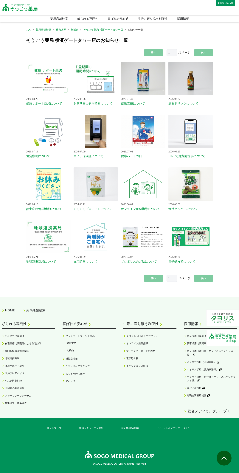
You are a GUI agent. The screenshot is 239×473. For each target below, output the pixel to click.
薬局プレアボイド (14, 373)
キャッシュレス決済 (137, 365)
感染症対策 (72, 358)
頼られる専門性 (87, 19)
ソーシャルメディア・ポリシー (175, 428)
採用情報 (183, 19)
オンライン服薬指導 (137, 343)
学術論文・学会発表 (16, 403)
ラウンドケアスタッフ (78, 366)
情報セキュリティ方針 (91, 428)
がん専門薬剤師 (13, 380)
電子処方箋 (132, 358)
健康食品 (71, 342)
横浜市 (75, 29)
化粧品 (70, 350)
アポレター (72, 381)
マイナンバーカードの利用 (140, 350)
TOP (28, 29)
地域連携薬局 (12, 358)
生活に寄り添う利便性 (153, 19)
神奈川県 (61, 29)
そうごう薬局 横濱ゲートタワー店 (103, 29)
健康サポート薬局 (14, 365)
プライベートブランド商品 (80, 336)
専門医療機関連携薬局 (17, 350)
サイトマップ (54, 428)
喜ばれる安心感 (118, 19)
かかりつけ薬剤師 (14, 336)
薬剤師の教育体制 (14, 388)
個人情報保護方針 (131, 428)
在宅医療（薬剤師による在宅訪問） (24, 343)
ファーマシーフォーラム (18, 395)
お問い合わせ (225, 3)
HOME (10, 310)
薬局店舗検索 (59, 19)
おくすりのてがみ (75, 373)
